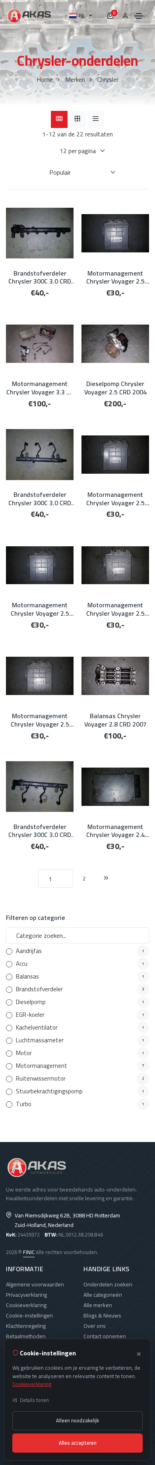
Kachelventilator (37, 1027)
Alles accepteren (78, 1442)
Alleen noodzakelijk (77, 1420)
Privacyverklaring (26, 1295)
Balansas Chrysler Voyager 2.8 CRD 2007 (115, 720)
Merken (75, 79)
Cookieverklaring (26, 1305)
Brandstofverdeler (39, 989)
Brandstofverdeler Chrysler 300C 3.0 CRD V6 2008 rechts (39, 277)
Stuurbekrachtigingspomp (49, 1091)
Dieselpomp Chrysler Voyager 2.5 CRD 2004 (115, 388)
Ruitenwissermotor (41, 1078)
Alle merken (97, 1305)
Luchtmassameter (40, 1040)
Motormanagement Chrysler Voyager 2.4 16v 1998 (115, 831)
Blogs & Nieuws (102, 1315)
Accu (21, 963)
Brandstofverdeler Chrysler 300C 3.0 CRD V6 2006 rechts (39, 498)
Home (45, 79)
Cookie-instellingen (29, 1315)
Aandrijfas (29, 951)
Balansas (27, 976)
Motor (24, 1053)
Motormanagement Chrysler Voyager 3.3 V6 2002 (40, 388)
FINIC (29, 1252)
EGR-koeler (30, 1014)
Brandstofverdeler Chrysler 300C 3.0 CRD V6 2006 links (39, 831)
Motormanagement (41, 1065)
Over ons (94, 1326)
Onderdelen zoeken (107, 1284)
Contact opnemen (104, 1336)
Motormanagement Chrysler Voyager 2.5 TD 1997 (115, 609)
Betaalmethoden (26, 1336)
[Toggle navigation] (138, 16)
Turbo (23, 1104)
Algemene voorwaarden (35, 1284)
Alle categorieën (102, 1295)
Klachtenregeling (26, 1326)
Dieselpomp (31, 1002)
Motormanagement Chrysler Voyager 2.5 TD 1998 (115, 277)
